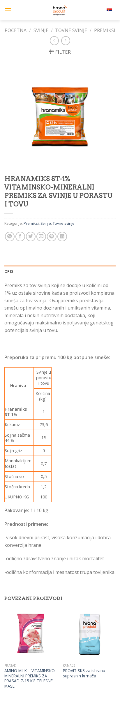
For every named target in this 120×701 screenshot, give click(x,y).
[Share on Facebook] (20, 236)
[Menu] (7, 10)
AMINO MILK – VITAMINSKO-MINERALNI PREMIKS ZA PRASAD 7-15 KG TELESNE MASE (30, 678)
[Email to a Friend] (41, 236)
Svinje (40, 30)
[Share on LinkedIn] (62, 236)
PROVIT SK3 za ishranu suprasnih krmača (84, 673)
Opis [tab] (8, 271)
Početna (16, 30)
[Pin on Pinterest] (52, 236)
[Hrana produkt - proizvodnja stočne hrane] (60, 10)
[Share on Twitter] (31, 236)
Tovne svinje (71, 30)
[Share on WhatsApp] (10, 236)
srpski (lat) (98, 10)
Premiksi (104, 30)
